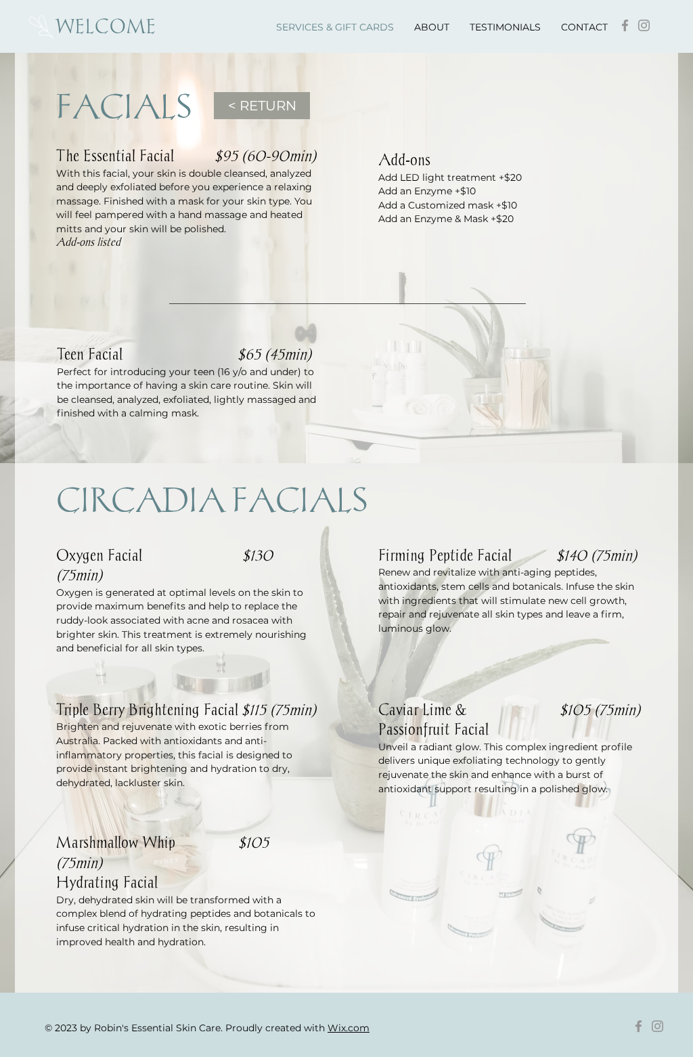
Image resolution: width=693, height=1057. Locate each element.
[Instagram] (644, 25)
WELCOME (106, 26)
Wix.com (349, 1028)
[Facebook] (625, 25)
